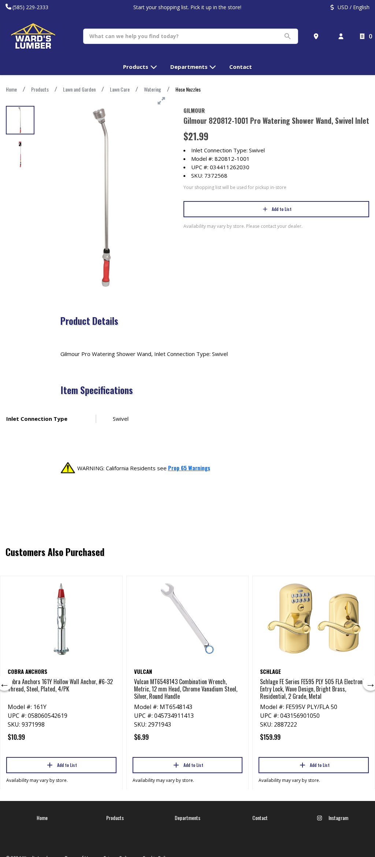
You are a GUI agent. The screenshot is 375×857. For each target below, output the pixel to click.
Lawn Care (120, 89)
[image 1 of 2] (20, 120)
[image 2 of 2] (20, 154)
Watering (152, 89)
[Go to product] (61, 618)
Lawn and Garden (79, 89)
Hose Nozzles (188, 89)
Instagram (337, 817)
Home (11, 89)
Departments (187, 817)
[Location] (317, 36)
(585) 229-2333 (30, 7)
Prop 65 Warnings (189, 468)
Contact (260, 817)
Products (40, 89)
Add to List (282, 209)
